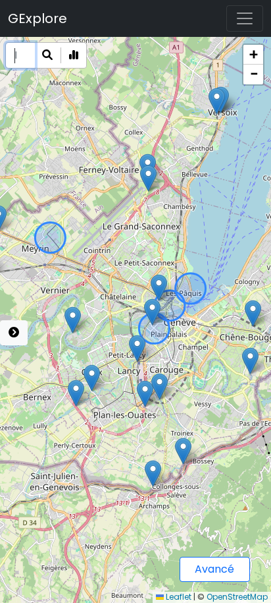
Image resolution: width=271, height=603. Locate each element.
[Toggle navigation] (244, 18)
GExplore (37, 18)
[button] (159, 287)
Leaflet (177, 596)
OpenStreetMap (237, 596)
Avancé (214, 569)
